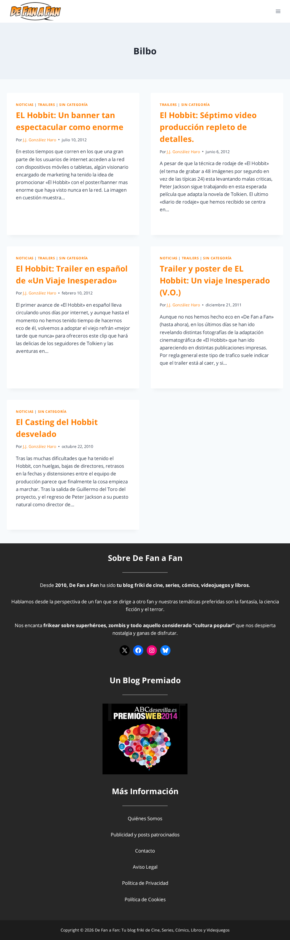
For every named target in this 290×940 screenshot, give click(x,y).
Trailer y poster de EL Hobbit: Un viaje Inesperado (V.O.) (215, 280)
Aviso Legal (145, 867)
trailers (46, 104)
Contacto (145, 850)
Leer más (29, 210)
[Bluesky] (165, 650)
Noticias (25, 104)
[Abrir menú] (278, 11)
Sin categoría (73, 104)
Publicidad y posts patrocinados (145, 834)
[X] (125, 650)
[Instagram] (152, 650)
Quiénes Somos (145, 818)
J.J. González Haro (39, 139)
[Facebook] (138, 650)
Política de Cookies (145, 899)
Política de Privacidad (145, 883)
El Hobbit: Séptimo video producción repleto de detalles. (208, 127)
